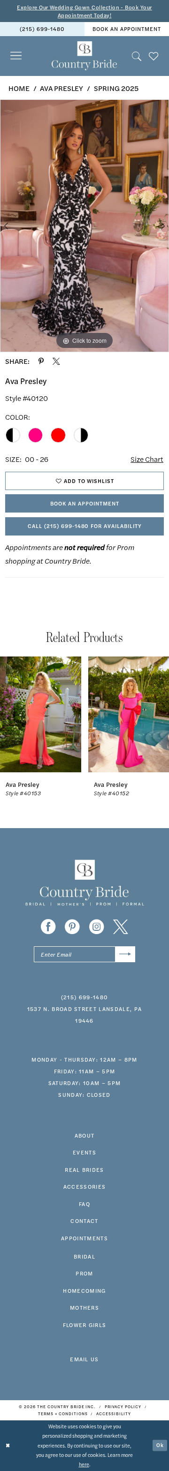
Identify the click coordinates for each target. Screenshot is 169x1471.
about (85, 1135)
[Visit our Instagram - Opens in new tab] (96, 927)
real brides (84, 1169)
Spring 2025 (116, 88)
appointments (84, 1238)
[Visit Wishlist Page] (153, 55)
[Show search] (136, 55)
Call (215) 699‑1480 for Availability (85, 525)
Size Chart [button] (147, 459)
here (84, 1464)
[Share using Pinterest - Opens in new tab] (41, 361)
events (84, 1152)
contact (84, 1220)
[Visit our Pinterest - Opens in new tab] (72, 927)
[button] (16, 56)
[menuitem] (42, 29)
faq (84, 1203)
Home (19, 88)
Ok (160, 1444)
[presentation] (40, 714)
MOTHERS (84, 1307)
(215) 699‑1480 (42, 28)
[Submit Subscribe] (125, 954)
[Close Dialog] (8, 1445)
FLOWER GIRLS (85, 1324)
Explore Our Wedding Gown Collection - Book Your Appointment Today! (84, 10)
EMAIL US (84, 1359)
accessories (84, 1186)
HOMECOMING (84, 1290)
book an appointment (126, 28)
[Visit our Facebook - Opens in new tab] (48, 927)
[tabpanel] (84, 226)
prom (84, 1273)
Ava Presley (61, 88)
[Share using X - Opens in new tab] (56, 361)
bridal (84, 1256)
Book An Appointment (84, 503)
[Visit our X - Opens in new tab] (120, 927)
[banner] (84, 56)
